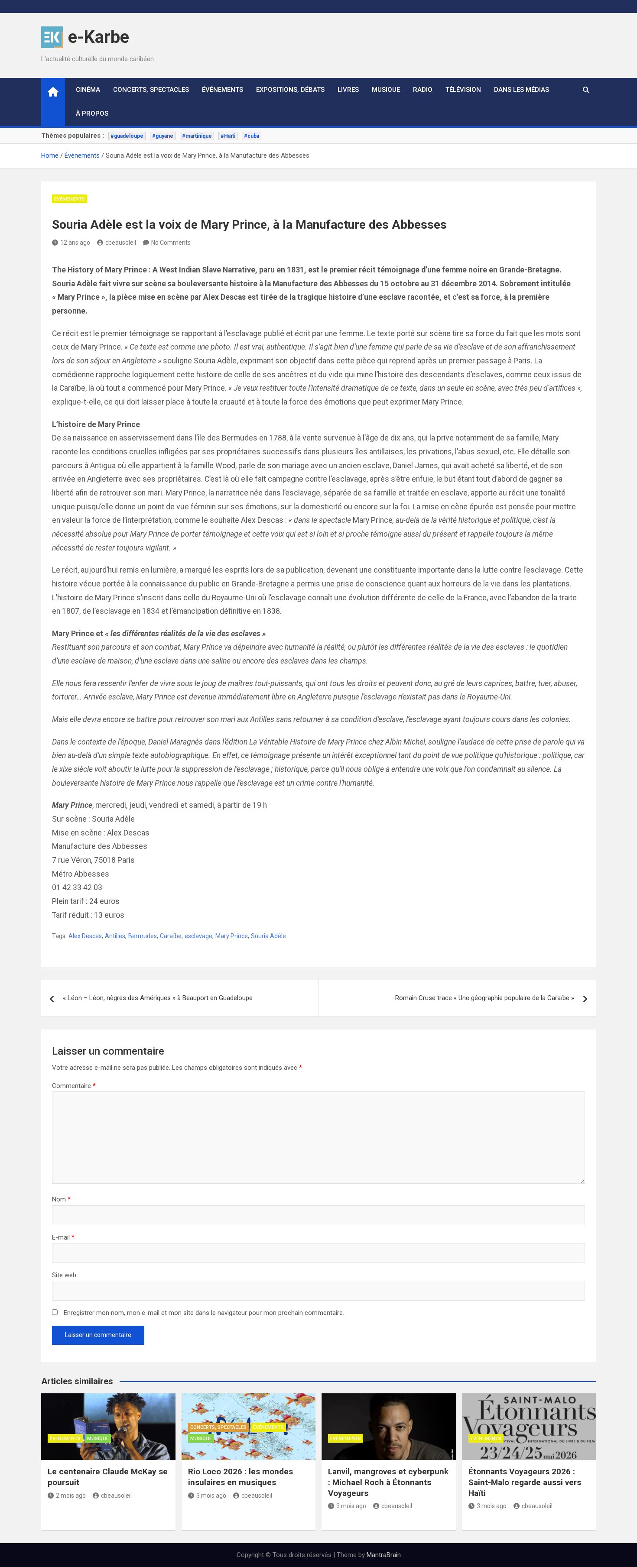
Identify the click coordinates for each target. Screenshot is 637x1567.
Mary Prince (231, 935)
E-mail (63, 1237)
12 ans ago (75, 242)
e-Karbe (98, 37)
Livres (348, 90)
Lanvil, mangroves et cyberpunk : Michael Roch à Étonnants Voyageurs (388, 1482)
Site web (64, 1275)
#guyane (162, 136)
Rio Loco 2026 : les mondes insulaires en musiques (240, 1477)
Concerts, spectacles (151, 90)
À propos (92, 113)
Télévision (463, 90)
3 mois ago (211, 1495)
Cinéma (88, 90)
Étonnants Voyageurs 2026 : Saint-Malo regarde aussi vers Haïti (524, 1482)
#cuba (251, 136)
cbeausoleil (120, 242)
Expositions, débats (290, 90)
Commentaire (74, 1086)
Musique (386, 90)
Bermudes (142, 935)
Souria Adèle (268, 935)
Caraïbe (171, 935)
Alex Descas (85, 935)
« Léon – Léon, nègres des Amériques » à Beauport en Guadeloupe (158, 998)
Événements (222, 90)
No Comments (171, 242)
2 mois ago (71, 1495)
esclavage (198, 935)
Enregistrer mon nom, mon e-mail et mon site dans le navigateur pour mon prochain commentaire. (204, 1313)
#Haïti (228, 136)
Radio (422, 90)
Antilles (115, 935)
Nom (61, 1199)
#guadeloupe (126, 136)
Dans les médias (521, 90)
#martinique (197, 136)
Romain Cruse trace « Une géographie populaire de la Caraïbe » (484, 998)
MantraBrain (384, 1555)
